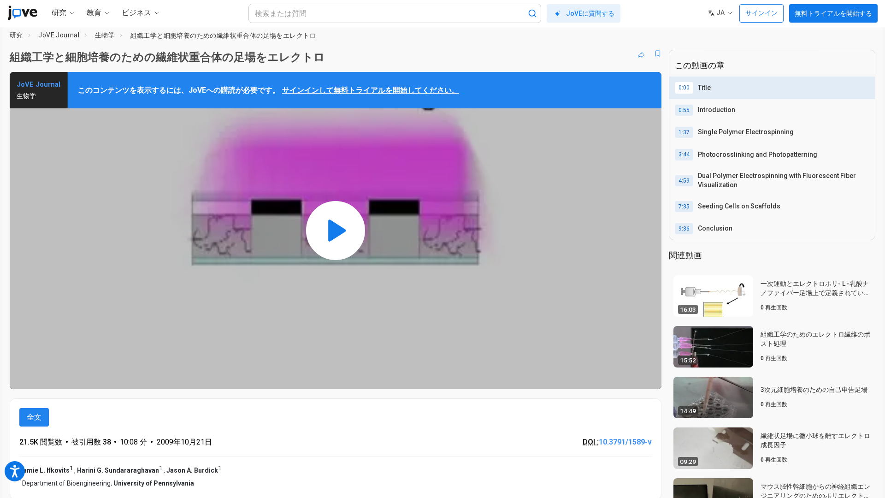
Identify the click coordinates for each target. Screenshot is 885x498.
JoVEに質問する (590, 13)
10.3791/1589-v (625, 442)
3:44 (684, 154)
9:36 (684, 228)
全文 (34, 417)
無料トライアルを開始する (833, 13)
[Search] (532, 13)
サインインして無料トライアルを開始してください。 (370, 90)
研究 (16, 35)
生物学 (105, 35)
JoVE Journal (58, 35)
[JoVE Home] (22, 13)
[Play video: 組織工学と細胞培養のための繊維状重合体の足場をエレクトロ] (335, 230)
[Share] (641, 53)
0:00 (684, 87)
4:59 (684, 181)
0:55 (684, 110)
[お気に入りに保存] (657, 53)
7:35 (684, 206)
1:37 (684, 132)
